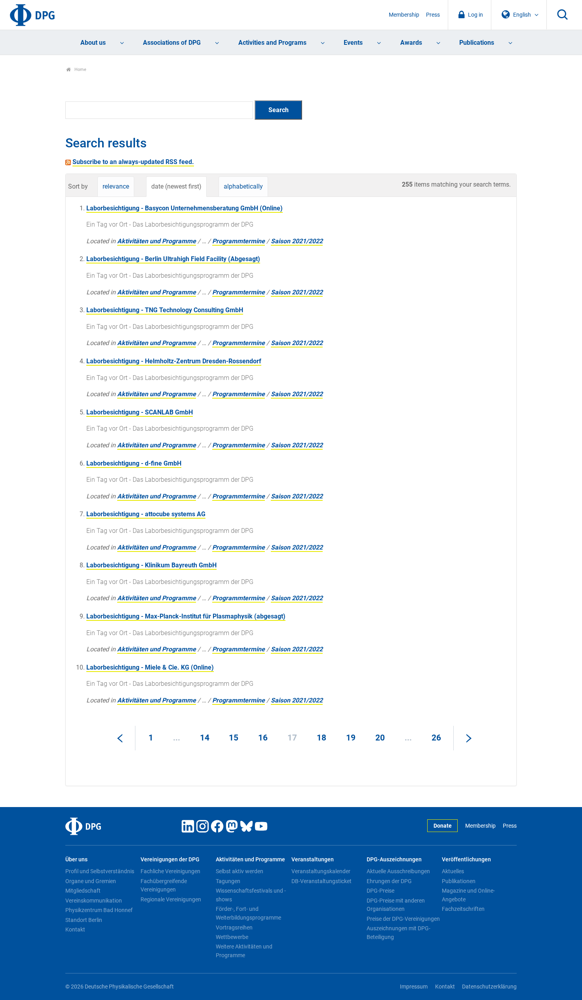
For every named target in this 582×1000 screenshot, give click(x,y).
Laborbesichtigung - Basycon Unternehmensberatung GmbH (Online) (184, 208)
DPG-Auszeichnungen (394, 859)
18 (321, 737)
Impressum (414, 986)
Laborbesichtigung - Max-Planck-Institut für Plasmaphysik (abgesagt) (185, 616)
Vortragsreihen (234, 927)
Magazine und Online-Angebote (468, 895)
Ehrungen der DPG (389, 881)
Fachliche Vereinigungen (170, 871)
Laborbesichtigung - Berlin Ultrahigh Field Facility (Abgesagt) (173, 259)
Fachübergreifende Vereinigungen (164, 885)
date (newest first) (176, 186)
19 (351, 737)
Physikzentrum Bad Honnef (99, 910)
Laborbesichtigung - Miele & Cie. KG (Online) (150, 667)
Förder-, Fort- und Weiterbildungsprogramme (248, 913)
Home (79, 69)
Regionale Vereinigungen (171, 899)
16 (263, 737)
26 (436, 737)
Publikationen (458, 881)
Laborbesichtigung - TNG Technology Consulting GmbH (164, 310)
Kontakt (75, 929)
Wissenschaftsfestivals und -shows (251, 895)
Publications (476, 42)
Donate (443, 826)
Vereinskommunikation (93, 900)
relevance (116, 186)
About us (93, 42)
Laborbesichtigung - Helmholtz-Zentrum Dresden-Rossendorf (173, 361)
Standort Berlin (83, 920)
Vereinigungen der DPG (170, 859)
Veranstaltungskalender (320, 871)
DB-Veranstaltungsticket (321, 881)
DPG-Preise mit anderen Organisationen (396, 904)
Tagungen (228, 881)
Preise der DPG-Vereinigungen (403, 919)
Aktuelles (453, 871)
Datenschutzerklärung (489, 986)
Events (353, 42)
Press (433, 14)
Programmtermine (238, 241)
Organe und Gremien (90, 881)
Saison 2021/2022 (297, 241)
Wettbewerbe (232, 937)
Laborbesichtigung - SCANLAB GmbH (139, 412)
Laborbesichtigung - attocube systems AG (145, 514)
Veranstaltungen (312, 859)
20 (380, 737)
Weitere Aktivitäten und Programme (244, 950)
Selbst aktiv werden (239, 871)
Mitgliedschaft (83, 890)
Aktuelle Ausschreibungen (398, 871)
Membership (404, 14)
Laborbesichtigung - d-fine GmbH (133, 463)
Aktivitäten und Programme (156, 241)
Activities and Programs (272, 42)
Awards (411, 42)
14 (204, 737)
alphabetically (243, 186)
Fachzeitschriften (463, 909)
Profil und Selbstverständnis (99, 871)
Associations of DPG (172, 42)
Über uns (76, 859)
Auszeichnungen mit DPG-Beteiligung (398, 932)
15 (233, 737)
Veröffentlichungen (466, 859)
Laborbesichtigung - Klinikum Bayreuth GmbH (151, 565)
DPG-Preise (380, 890)
